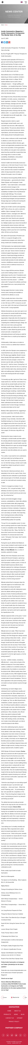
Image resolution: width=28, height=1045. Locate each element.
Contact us (10, 1018)
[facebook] (3, 1035)
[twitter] (11, 1035)
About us (17, 1011)
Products (7, 1014)
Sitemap (19, 1018)
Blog (22, 1014)
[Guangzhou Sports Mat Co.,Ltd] (2, 2)
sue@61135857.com (16, 1043)
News (16, 1014)
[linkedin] (7, 1035)
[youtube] (16, 1035)
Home (2, 24)
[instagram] (20, 1035)
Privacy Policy (14, 1021)
